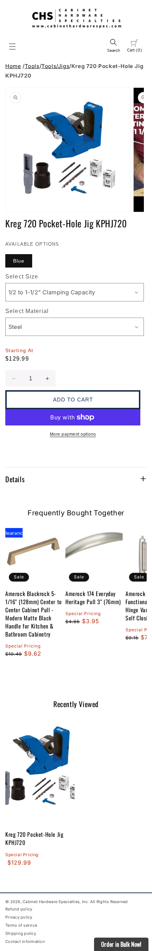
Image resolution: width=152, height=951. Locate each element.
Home (13, 66)
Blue (18, 261)
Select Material (27, 311)
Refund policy (18, 909)
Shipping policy (20, 933)
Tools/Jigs (55, 66)
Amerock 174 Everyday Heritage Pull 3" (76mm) (93, 598)
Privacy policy (19, 917)
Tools (32, 66)
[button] (12, 46)
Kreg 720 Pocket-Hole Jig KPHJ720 (34, 838)
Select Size (21, 277)
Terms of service (21, 925)
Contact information (25, 941)
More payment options (73, 434)
